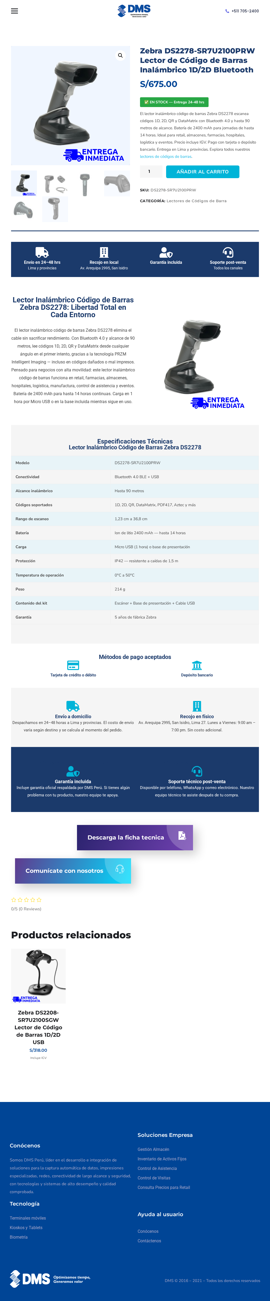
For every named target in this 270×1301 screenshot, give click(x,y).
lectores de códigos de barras (165, 156)
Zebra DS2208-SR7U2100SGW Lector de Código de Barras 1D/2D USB (38, 1027)
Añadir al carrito (203, 172)
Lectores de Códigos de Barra (196, 201)
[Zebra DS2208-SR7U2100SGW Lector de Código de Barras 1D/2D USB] (38, 976)
